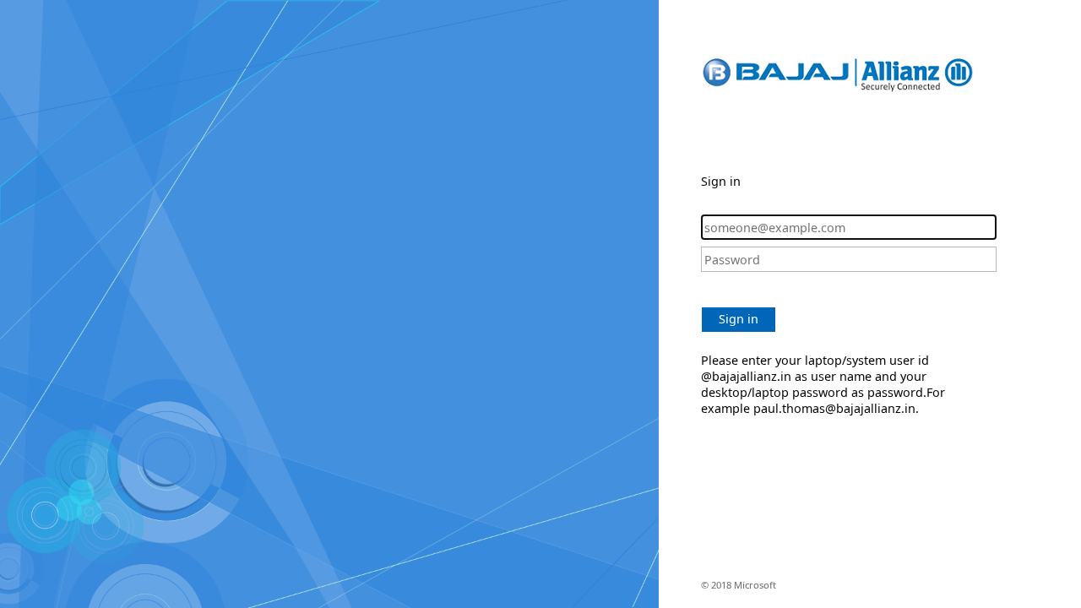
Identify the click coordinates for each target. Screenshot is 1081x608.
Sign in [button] (738, 319)
